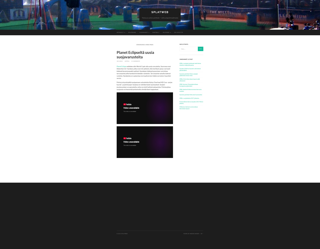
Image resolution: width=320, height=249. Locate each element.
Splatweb (160, 12)
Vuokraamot (143, 32)
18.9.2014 (120, 61)
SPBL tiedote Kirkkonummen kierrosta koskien (191, 90)
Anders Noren (194, 233)
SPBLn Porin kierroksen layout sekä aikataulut (190, 80)
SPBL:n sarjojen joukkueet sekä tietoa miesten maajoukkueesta (190, 64)
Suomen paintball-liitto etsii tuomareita (191, 94)
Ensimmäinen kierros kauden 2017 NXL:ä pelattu (191, 102)
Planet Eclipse (121, 66)
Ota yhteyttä (178, 32)
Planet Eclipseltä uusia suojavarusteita (135, 54)
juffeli (127, 61)
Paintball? (155, 32)
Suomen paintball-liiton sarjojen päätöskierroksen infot (189, 74)
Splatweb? (166, 32)
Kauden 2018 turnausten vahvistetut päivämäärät (190, 69)
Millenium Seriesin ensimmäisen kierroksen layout (189, 107)
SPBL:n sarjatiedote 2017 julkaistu (189, 98)
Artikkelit (120, 32)
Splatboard (132, 32)
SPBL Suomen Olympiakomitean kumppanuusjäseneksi (189, 85)
